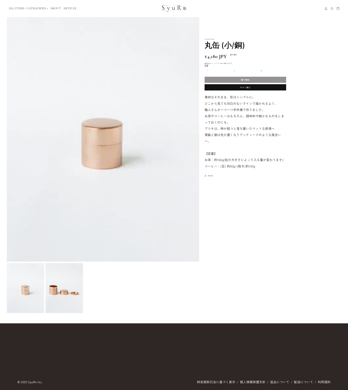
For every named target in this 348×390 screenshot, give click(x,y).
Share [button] (210, 175)
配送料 (207, 63)
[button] (332, 9)
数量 (206, 65)
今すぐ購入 (245, 87)
